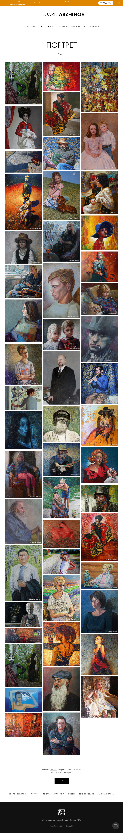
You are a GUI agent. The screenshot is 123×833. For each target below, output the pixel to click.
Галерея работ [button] (47, 26)
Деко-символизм (87, 794)
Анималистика (106, 794)
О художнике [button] (30, 26)
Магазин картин (78, 26)
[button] (62, 781)
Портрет (35, 794)
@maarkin (70, 826)
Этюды (71, 794)
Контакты (94, 26)
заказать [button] (53, 769)
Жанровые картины (18, 794)
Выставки (62, 26)
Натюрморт (59, 794)
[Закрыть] (119, 3)
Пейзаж (46, 794)
